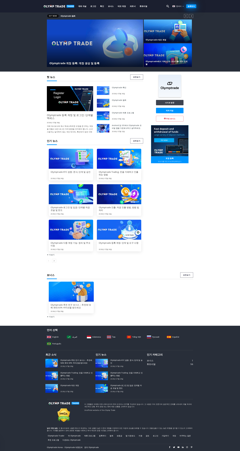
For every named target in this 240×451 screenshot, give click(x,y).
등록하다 (191, 6)
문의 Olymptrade (91, 447)
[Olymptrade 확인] (103, 90)
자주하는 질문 (185, 436)
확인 (102, 6)
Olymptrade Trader (56, 436)
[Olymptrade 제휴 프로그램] (103, 116)
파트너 (133, 6)
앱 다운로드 (130, 436)
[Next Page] (191, 16)
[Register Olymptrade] (169, 141)
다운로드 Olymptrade (71, 440)
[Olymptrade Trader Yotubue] (177, 447)
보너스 (111, 6)
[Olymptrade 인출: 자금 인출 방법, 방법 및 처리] (119, 194)
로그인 (93, 6)
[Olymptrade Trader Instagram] (186, 447)
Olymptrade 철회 (68, 16)
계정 (174, 436)
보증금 (119, 436)
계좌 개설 (82, 6)
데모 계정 (122, 6)
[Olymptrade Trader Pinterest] (190, 447)
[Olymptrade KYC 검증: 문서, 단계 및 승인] (71, 159)
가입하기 (165, 436)
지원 (140, 436)
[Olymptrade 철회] (103, 103)
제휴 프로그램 (90, 436)
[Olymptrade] (169, 96)
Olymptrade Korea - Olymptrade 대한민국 (65, 447)
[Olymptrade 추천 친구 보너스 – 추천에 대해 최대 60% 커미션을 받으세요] (71, 292)
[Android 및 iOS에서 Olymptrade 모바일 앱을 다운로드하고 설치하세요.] (103, 128)
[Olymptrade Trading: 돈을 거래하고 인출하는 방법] (119, 159)
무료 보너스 (171, 119)
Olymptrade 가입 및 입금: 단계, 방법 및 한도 (79, 16)
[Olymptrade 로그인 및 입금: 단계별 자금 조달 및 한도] (71, 194)
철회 (111, 436)
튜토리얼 (143, 6)
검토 (147, 436)
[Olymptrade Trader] (63, 405)
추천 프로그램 (53, 440)
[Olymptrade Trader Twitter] (173, 447)
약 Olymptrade (74, 436)
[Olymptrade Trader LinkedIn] (181, 447)
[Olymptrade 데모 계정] (51, 388)
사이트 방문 (169, 103)
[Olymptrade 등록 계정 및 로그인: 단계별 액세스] (70, 98)
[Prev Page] (186, 16)
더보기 (51, 255)
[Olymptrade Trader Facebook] (168, 447)
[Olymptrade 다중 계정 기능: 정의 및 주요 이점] (71, 230)
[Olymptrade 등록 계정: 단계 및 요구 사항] (119, 230)
